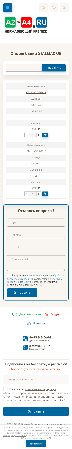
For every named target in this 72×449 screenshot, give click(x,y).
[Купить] (45, 135)
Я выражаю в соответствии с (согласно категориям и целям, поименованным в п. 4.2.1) (35, 280)
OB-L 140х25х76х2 (36, 151)
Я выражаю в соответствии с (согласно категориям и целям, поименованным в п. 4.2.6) (35, 395)
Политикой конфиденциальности (28, 396)
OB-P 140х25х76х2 (36, 92)
